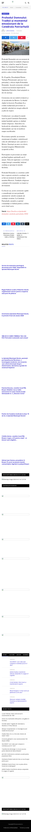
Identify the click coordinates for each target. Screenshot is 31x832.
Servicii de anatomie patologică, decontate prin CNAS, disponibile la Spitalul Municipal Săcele (14, 267)
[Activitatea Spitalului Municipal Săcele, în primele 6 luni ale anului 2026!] (15, 304)
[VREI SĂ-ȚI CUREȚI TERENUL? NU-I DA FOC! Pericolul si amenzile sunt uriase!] (15, 326)
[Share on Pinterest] (22, 37)
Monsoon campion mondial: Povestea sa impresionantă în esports (18, 701)
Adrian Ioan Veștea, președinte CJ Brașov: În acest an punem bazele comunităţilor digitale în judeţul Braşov (15, 462)
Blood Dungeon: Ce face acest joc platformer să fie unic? (19, 691)
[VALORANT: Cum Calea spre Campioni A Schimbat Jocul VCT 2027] (5, 661)
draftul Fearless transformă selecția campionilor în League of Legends (19, 673)
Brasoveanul (10, 31)
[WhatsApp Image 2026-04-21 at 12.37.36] (14, 479)
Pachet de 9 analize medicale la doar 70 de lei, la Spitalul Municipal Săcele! (15, 415)
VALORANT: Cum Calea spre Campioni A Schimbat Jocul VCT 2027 (18, 663)
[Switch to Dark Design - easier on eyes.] (25, 3)
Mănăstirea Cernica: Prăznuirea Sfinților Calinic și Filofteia (8, 235)
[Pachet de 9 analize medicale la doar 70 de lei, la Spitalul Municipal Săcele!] (15, 404)
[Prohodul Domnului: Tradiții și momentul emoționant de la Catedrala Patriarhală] (15, 48)
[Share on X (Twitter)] (13, 37)
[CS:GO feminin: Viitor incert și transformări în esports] (5, 682)
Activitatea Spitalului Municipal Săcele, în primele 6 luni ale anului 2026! (15, 315)
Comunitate (5, 13)
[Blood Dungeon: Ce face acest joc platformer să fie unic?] (5, 690)
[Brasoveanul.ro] (15, 3)
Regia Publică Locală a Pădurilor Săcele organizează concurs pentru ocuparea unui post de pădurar (15, 291)
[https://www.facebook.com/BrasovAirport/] (15, 524)
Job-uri (19, 654)
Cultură (11, 654)
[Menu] (3, 3)
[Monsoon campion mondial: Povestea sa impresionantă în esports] (5, 699)
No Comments (6, 33)
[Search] (28, 3)
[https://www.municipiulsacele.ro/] (15, 559)
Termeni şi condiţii (24, 827)
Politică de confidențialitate (11, 827)
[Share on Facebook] (5, 37)
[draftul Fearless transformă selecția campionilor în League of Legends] (5, 671)
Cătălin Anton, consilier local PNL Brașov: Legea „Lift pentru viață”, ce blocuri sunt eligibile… (14, 438)
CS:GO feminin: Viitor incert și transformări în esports (18, 683)
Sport (5, 654)
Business (26, 654)
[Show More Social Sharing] (27, 37)
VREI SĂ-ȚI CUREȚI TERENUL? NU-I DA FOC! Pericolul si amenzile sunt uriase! (15, 337)
